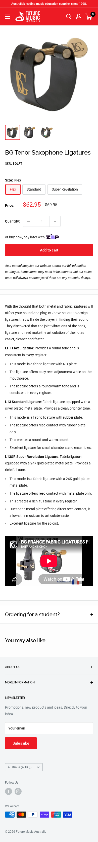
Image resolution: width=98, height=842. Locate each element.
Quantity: (12, 221)
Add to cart (49, 250)
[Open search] (69, 16)
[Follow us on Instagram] (18, 791)
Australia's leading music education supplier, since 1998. (49, 4)
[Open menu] (7, 17)
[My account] (78, 16)
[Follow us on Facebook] (8, 791)
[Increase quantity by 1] (55, 221)
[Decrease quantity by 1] (28, 221)
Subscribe (21, 743)
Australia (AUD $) (19, 767)
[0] (89, 17)
